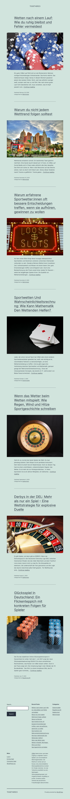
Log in (8, 756)
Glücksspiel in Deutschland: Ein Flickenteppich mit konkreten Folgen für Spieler (30, 601)
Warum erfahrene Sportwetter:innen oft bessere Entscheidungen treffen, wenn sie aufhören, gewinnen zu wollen (35, 203)
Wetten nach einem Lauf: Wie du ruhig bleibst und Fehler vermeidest (33, 22)
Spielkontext (25, 481)
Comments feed (11, 761)
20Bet (33, 753)
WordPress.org (11, 763)
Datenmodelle (26, 380)
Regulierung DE (26, 678)
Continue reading (29, 87)
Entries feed (10, 759)
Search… (9, 704)
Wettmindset (25, 94)
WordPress (60, 792)
